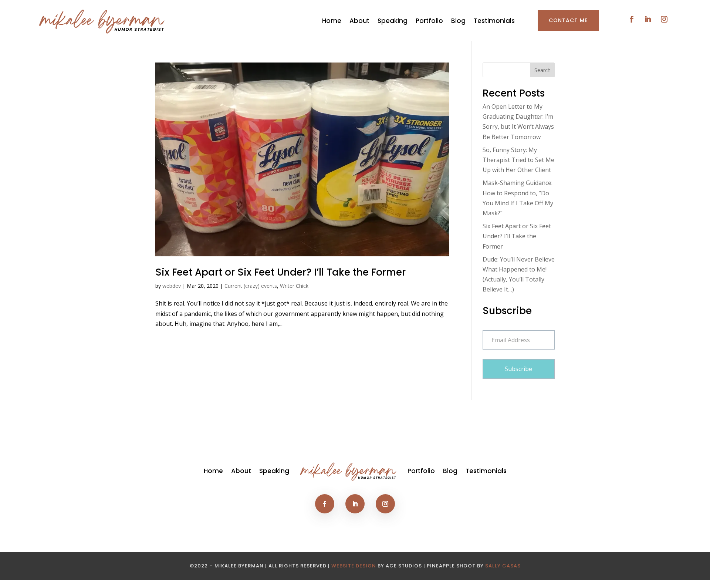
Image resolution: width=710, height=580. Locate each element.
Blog (458, 20)
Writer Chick (294, 285)
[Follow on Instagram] (664, 19)
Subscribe (518, 369)
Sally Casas (503, 565)
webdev (171, 285)
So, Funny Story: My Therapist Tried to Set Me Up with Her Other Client (518, 160)
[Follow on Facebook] (631, 19)
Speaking (393, 20)
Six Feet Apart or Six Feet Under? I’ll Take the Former (280, 272)
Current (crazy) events (250, 285)
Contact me (568, 20)
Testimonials (494, 20)
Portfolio (429, 20)
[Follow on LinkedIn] (648, 19)
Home (331, 20)
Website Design (353, 565)
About (359, 20)
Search (542, 70)
